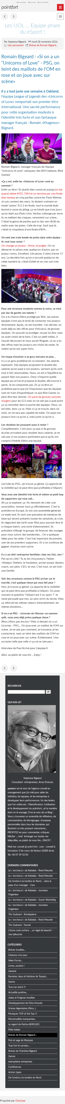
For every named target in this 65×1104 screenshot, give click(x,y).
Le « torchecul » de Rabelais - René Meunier (30, 870)
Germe (11, 1056)
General (12, 971)
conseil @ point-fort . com (30, 847)
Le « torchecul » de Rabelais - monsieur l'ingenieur (28, 892)
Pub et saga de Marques (20, 1040)
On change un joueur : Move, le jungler (23, 245)
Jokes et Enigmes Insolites (21, 998)
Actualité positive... (18, 992)
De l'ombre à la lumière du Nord (24, 1078)
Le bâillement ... (4, 16)
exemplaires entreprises (20, 1062)
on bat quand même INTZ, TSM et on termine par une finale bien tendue (31, 193)
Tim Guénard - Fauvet (19, 925)
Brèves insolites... (17, 950)
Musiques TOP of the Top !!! (22, 1014)
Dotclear (21, 1100)
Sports (11, 982)
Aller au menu (32, 2)
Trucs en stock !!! (17, 987)
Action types (14, 1072)
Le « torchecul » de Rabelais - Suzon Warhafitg (32, 900)
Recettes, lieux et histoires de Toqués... (27, 976)
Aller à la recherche (42, 2)
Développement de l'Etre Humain (25, 1003)
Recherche (14, 686)
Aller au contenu (21, 2)
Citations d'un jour (17, 955)
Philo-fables (14, 1030)
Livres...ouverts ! (16, 966)
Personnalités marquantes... (22, 1019)
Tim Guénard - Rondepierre (22, 914)
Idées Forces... (15, 960)
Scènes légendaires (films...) (22, 1008)
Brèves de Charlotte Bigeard (22, 1051)
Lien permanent (16, 45)
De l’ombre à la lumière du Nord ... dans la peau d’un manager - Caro (29, 883)
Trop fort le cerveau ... (19, 1046)
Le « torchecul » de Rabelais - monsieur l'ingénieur (28, 907)
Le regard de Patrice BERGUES (24, 1024)
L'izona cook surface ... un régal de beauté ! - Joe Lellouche (31, 932)
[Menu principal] (60, 7)
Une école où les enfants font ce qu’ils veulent (13, 16)
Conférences (14, 1067)
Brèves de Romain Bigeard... (43, 45)
